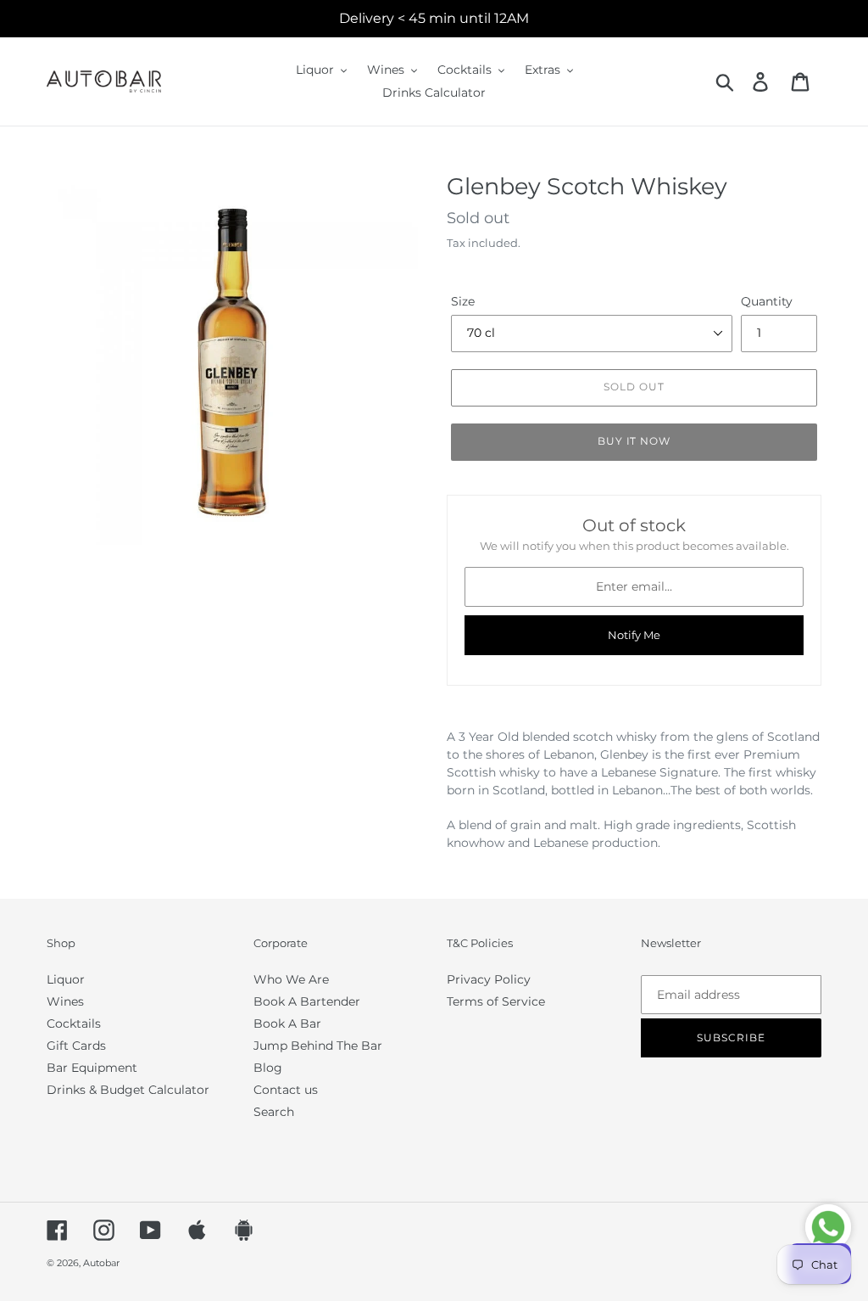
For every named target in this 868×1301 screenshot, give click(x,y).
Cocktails (74, 1023)
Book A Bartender (306, 1001)
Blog (267, 1067)
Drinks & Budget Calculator (128, 1089)
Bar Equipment (92, 1067)
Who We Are (291, 979)
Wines (65, 1001)
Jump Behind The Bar (317, 1045)
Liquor (66, 979)
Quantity (767, 301)
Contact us (285, 1089)
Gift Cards (76, 1045)
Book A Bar (287, 1023)
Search (273, 1111)
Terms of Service (496, 1001)
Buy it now (634, 441)
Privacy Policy (489, 979)
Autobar (101, 1263)
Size (463, 301)
